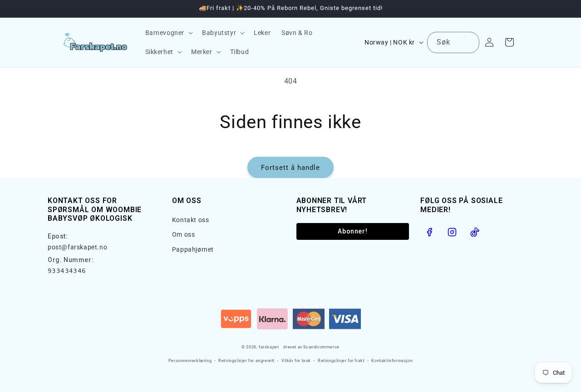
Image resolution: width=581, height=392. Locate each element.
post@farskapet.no (77, 247)
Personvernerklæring (190, 360)
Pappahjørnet (193, 249)
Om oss (183, 234)
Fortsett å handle (290, 168)
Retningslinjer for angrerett (246, 360)
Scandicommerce (321, 347)
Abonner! (352, 231)
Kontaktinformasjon (392, 360)
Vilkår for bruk (296, 360)
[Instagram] (452, 232)
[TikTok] (475, 232)
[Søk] (469, 42)
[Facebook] (429, 232)
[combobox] (453, 42)
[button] (168, 32)
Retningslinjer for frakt (341, 360)
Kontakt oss (190, 219)
